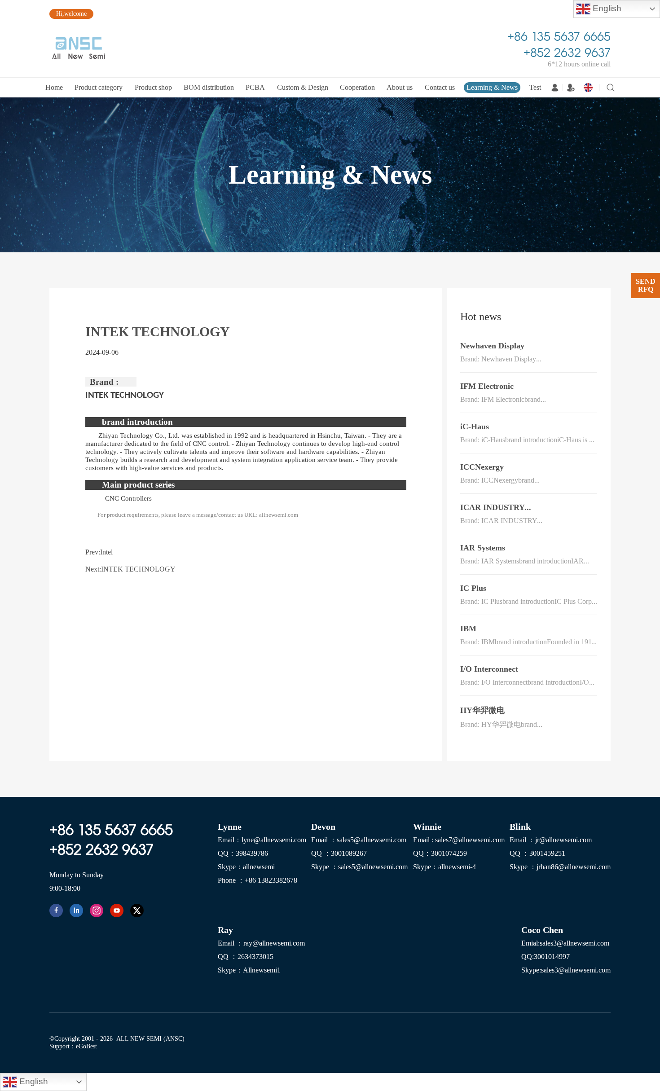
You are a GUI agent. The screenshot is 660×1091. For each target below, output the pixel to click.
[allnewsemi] (56, 910)
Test (535, 87)
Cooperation (357, 87)
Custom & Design (302, 87)
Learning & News (492, 87)
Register (570, 87)
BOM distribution (209, 87)
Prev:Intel (99, 551)
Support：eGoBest (73, 1046)
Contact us (440, 87)
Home (54, 87)
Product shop (153, 87)
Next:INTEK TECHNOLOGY (130, 568)
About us (400, 87)
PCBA (255, 87)
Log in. (554, 87)
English (605, 8)
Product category (99, 87)
